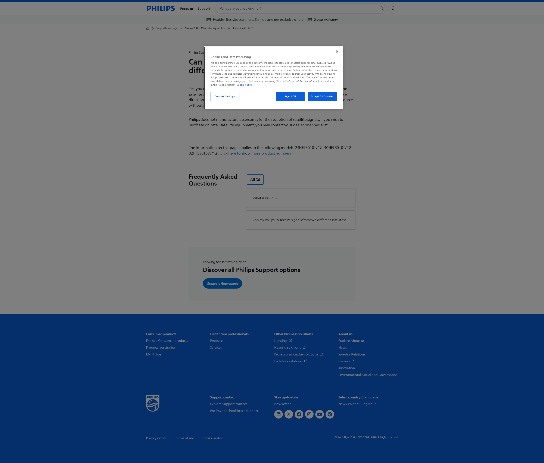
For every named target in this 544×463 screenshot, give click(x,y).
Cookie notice (244, 85)
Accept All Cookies (322, 96)
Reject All (290, 96)
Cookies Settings (225, 96)
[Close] (337, 51)
